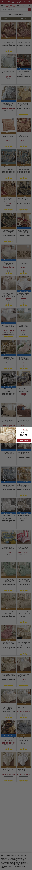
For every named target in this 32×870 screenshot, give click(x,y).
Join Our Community (24, 440)
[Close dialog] (31, 427)
